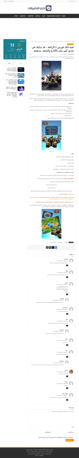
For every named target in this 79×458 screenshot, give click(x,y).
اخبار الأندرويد (22, 16)
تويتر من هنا (67, 198)
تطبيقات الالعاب (61, 41)
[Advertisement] (39, 28)
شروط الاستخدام (48, 453)
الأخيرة (20, 63)
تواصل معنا (42, 453)
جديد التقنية (37, 16)
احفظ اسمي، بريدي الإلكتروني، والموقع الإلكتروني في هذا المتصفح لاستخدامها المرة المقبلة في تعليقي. (55, 437)
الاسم (72, 426)
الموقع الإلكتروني (48, 432)
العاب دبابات (65, 242)
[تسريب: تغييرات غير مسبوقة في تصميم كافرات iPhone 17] (21, 88)
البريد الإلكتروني (71, 432)
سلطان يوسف (70, 54)
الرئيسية (63, 16)
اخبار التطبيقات (31, 16)
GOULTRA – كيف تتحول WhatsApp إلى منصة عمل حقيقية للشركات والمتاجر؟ (12, 69)
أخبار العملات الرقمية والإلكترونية (53, 16)
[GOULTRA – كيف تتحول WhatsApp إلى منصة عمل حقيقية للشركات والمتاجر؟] (21, 69)
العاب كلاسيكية (60, 242)
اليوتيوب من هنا (53, 198)
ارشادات (16, 16)
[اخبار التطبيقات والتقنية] (39, 8)
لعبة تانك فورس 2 (53, 242)
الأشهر (9, 63)
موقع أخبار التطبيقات (29, 449)
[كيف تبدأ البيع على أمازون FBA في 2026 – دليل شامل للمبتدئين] (21, 75)
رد (67, 265)
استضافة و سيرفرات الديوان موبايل (34, 453)
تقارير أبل (43, 16)
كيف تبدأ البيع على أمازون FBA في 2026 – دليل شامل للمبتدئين (11, 75)
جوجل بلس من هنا (60, 198)
